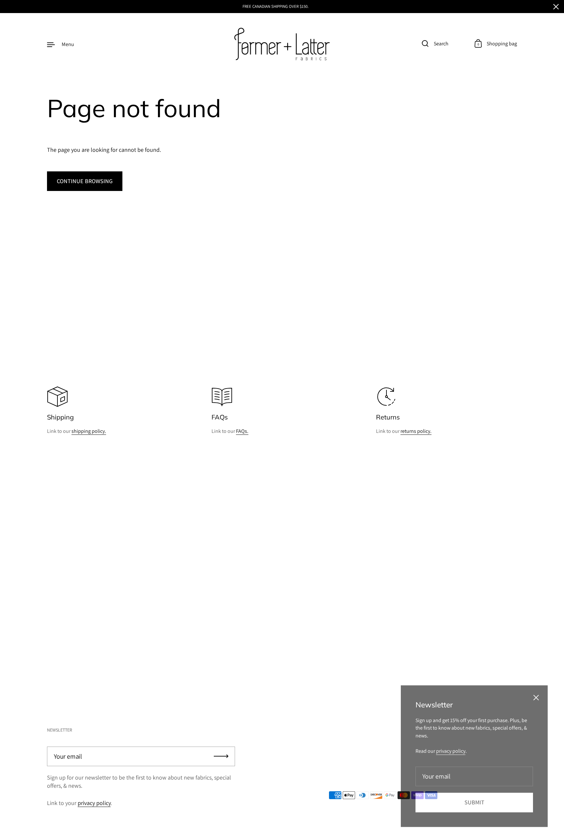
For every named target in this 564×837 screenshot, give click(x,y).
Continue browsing (85, 181)
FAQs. (242, 431)
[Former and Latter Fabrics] (282, 44)
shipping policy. (88, 431)
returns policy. (415, 431)
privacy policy (94, 803)
